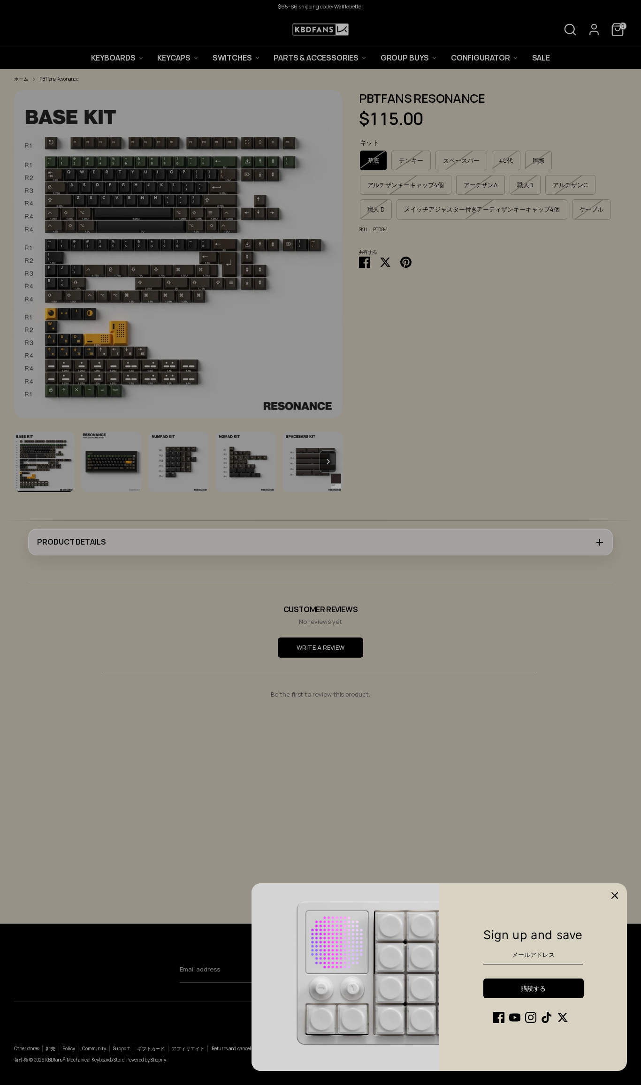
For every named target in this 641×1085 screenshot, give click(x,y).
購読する (533, 988)
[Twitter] (562, 1017)
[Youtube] (514, 1017)
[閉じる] (614, 895)
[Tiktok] (546, 1017)
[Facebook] (498, 1017)
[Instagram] (530, 1017)
